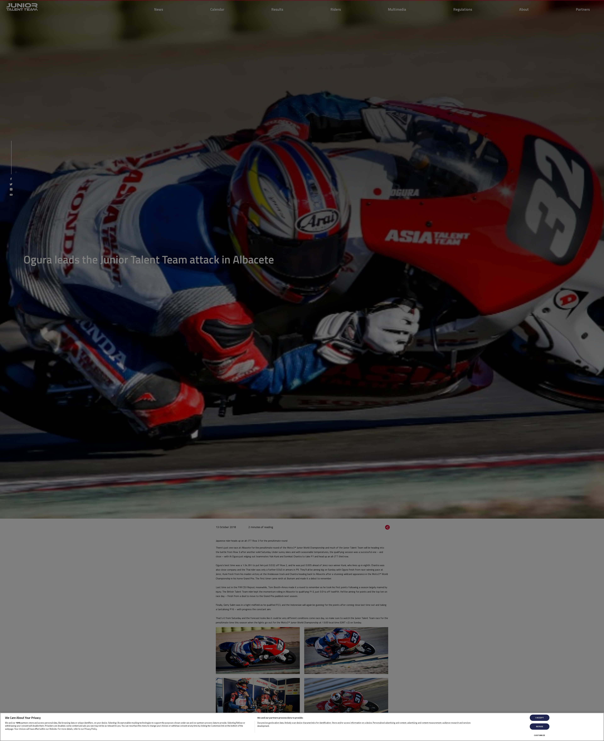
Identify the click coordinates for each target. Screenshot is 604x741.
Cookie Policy (104, 728)
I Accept (539, 717)
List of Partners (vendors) (270, 729)
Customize (539, 735)
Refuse (539, 726)
